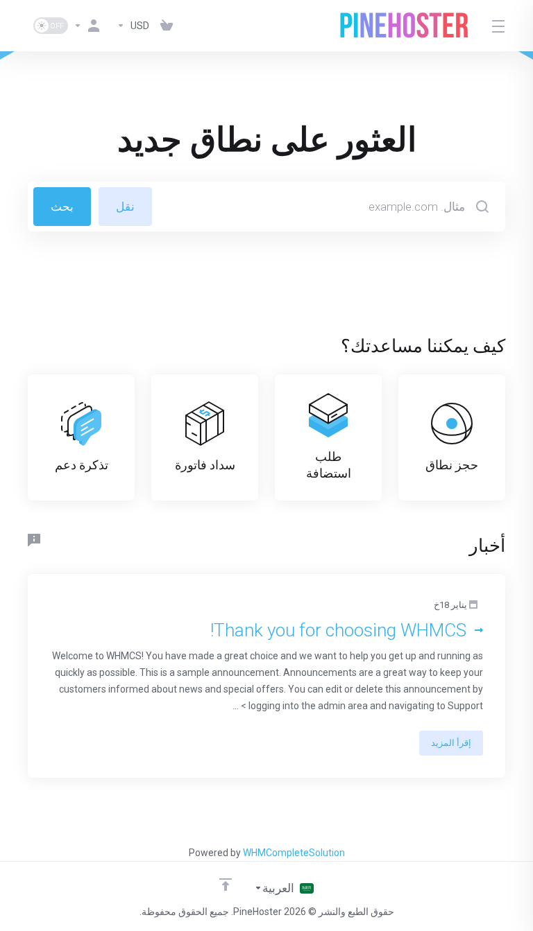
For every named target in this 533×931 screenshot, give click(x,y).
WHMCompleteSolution (294, 852)
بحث (62, 207)
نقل (125, 207)
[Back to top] (225, 884)
